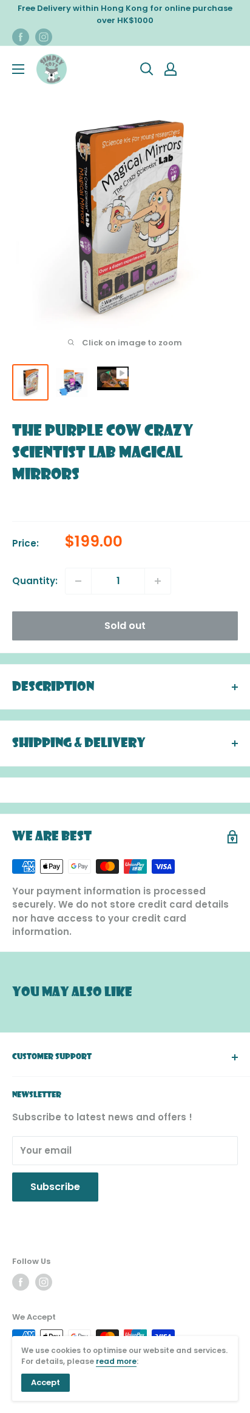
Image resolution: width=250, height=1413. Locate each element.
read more (116, 1361)
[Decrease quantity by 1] (78, 581)
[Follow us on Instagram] (43, 36)
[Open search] (147, 69)
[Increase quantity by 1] (158, 581)
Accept (45, 1382)
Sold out (125, 626)
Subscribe (55, 1187)
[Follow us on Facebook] (20, 36)
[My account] (170, 69)
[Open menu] (18, 69)
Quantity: (35, 580)
